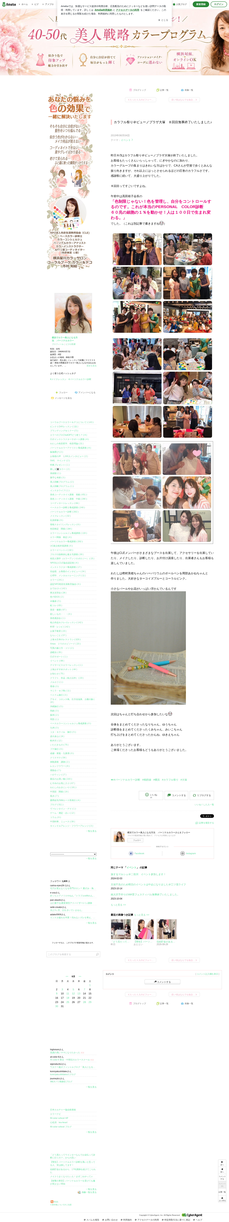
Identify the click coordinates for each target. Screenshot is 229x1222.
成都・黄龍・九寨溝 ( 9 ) (62, 753)
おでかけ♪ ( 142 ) (58, 588)
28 (84, 1002)
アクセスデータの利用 (148, 1220)
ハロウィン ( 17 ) (58, 774)
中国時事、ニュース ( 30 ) (62, 821)
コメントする (164, 981)
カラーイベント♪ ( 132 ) (61, 550)
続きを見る (92, 366)
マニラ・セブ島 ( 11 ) (60, 690)
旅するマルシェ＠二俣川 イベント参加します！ (138, 874)
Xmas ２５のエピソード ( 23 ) (65, 644)
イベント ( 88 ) (57, 661)
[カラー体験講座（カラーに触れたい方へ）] (76, 79)
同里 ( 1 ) (54, 719)
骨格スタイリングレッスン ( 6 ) (65, 524)
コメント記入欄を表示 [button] (207, 974)
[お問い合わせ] (202, 79)
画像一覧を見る (89, 1192)
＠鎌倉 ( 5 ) (55, 601)
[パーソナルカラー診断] (177, 79)
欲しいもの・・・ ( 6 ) (61, 614)
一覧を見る (91, 831)
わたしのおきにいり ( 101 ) (63, 787)
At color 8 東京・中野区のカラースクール (72, 1060)
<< (67, 976)
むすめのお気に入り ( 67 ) (62, 783)
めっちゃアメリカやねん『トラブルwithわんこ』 (73, 895)
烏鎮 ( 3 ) (54, 710)
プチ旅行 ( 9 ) (56, 749)
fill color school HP (59, 1118)
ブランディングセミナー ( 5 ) (64, 430)
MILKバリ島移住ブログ (61, 1081)
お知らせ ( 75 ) (57, 673)
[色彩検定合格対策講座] (152, 79)
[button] (222, 1199)
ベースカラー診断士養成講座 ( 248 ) (67, 507)
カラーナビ (55, 1114)
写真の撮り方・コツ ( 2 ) (62, 648)
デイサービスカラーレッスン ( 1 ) (66, 665)
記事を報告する (206, 823)
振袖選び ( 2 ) (56, 452)
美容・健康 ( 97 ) (58, 609)
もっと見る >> (118, 904)
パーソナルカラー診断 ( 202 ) (64, 512)
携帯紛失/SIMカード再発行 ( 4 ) (65, 800)
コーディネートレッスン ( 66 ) (64, 503)
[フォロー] (73, 933)
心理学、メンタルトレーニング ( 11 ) (68, 575)
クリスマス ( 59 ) (58, 757)
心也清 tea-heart (58, 1122)
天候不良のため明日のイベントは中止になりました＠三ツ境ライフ (148, 884)
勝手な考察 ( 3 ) (57, 477)
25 (67, 1002)
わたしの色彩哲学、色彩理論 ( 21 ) (67, 443)
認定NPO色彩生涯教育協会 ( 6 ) (65, 584)
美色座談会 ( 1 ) (57, 618)
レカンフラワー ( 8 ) (59, 766)
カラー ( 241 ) (56, 580)
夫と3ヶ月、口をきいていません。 (67, 910)
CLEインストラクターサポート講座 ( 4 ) (69, 439)
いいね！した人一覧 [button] (204, 804)
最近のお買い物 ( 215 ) (61, 779)
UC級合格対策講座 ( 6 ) (61, 546)
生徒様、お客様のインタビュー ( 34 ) (68, 571)
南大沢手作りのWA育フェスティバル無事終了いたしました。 (145, 894)
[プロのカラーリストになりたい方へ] (127, 79)
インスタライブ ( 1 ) (59, 490)
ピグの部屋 (70, 344)
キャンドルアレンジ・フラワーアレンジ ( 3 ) (71, 826)
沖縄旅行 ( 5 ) (56, 706)
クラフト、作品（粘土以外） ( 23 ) (67, 678)
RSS (56, 1202)
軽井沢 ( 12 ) (56, 740)
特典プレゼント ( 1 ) (59, 465)
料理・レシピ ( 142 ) (60, 627)
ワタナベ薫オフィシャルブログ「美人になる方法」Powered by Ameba (73, 1067)
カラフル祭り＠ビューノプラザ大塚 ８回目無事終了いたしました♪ (163, 122)
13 (78, 993)
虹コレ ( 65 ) (56, 605)
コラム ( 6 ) (55, 817)
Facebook (139, 853)
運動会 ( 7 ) (55, 770)
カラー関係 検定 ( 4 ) (61, 537)
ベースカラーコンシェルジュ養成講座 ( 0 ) (70, 723)
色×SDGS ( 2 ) (57, 597)
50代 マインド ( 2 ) (60, 460)
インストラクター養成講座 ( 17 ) (65, 567)
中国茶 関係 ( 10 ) (59, 791)
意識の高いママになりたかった (67, 1052)
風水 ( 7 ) (54, 796)
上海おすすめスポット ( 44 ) (63, 669)
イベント (126, 140)
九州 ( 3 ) (54, 728)
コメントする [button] (179, 795)
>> (80, 976)
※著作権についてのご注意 (61, 1205)
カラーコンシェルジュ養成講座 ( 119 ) (68, 533)
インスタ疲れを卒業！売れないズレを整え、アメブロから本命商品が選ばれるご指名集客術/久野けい (73, 917)
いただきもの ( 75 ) (59, 745)
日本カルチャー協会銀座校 (63, 1109)
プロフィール (58, 344)
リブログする (204, 795)
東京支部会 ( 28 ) (58, 592)
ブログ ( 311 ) (56, 804)
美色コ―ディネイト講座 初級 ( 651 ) (68, 494)
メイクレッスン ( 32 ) (60, 516)
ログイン (218, 4)
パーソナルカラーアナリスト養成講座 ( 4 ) (70, 448)
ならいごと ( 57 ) (58, 635)
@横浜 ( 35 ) (56, 652)
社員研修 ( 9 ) (56, 520)
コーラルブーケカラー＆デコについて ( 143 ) (71, 422)
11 (67, 993)
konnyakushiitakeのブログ (63, 1074)
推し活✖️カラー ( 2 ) (60, 469)
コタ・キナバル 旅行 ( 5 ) (63, 732)
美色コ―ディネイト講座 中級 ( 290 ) (68, 499)
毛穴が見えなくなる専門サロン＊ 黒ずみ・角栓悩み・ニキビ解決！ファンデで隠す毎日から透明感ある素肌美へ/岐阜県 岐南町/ (73, 888)
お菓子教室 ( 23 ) (58, 631)
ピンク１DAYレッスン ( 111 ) (64, 426)
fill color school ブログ (61, 1126)
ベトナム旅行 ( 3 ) (58, 695)
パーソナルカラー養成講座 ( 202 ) (66, 541)
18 (67, 997)
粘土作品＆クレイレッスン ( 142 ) (66, 622)
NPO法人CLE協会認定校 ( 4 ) (64, 563)
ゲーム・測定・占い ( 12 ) (62, 813)
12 (73, 993)
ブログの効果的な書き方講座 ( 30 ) (67, 554)
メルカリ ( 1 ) (56, 682)
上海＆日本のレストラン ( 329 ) (65, 639)
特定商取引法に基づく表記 (177, 1220)
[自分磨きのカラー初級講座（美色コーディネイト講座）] (101, 79)
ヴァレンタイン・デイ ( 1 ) (63, 808)
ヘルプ (199, 1220)
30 (56, 1006)
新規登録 (201, 4)
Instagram (191, 853)
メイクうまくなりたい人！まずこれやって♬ (71, 1176)
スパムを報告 (92, 1220)
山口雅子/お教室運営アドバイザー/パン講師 (71, 903)
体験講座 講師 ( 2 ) (59, 762)
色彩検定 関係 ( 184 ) (61, 529)
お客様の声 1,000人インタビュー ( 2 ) (69, 456)
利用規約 (127, 1220)
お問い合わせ (111, 1220)
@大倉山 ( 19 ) (57, 736)
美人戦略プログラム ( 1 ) (62, 486)
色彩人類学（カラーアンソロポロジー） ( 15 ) (72, 558)
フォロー (137, 840)
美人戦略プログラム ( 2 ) (62, 482)
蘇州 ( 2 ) (54, 715)
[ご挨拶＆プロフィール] (51, 79)
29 (90, 1002)
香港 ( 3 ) (54, 686)
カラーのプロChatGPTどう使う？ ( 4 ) (68, 435)
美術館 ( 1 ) (55, 473)
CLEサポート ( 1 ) (58, 656)
